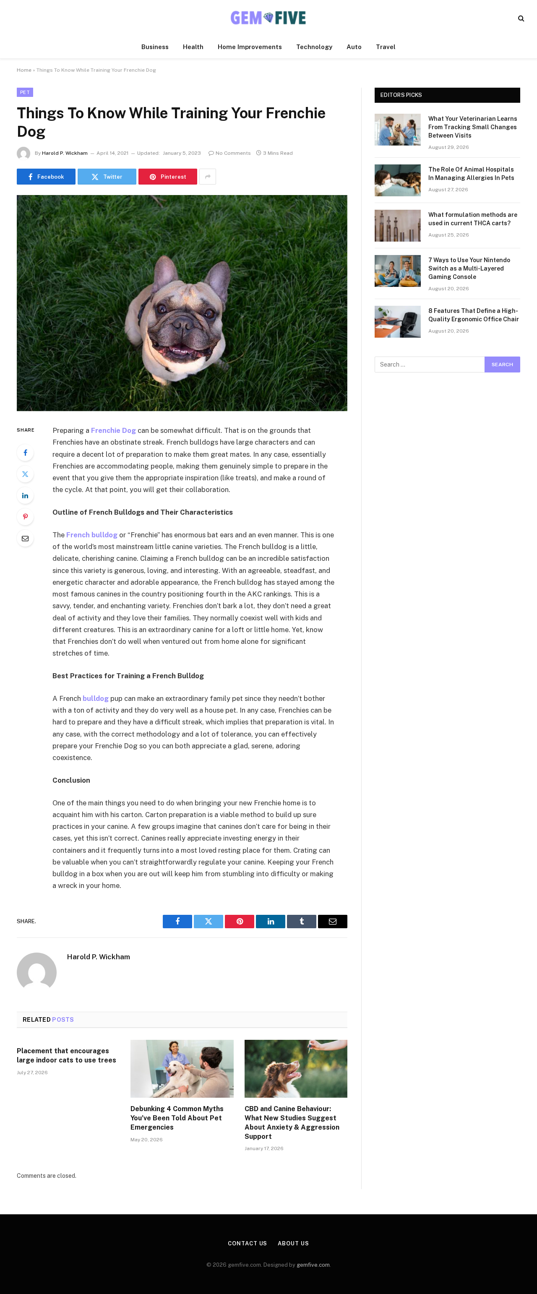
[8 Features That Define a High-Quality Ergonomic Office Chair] (398, 322)
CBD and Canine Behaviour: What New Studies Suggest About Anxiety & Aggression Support (292, 1122)
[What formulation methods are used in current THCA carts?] (398, 226)
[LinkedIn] (25, 495)
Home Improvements (250, 46)
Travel (386, 46)
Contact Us (247, 1243)
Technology (314, 46)
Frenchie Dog (113, 430)
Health (193, 46)
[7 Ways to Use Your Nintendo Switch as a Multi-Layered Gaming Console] (398, 271)
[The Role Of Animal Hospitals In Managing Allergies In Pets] (398, 180)
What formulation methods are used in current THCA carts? (472, 219)
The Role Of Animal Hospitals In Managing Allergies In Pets (471, 173)
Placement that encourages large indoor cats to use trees (66, 1055)
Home (24, 70)
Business (155, 46)
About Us (293, 1243)
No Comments (233, 153)
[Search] (520, 17)
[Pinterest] (25, 516)
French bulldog (91, 535)
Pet (25, 92)
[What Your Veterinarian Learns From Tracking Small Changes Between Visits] (398, 130)
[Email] (25, 538)
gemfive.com (313, 1265)
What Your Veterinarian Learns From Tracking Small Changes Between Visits (472, 127)
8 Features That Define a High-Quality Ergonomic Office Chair (473, 315)
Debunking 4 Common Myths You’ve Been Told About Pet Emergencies (177, 1118)
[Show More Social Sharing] (207, 177)
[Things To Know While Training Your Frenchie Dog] (182, 303)
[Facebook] (25, 452)
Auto (354, 46)
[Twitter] (25, 474)
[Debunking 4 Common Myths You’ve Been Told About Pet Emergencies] (181, 1069)
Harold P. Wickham (65, 153)
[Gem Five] (268, 18)
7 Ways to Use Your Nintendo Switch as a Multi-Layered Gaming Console (469, 268)
